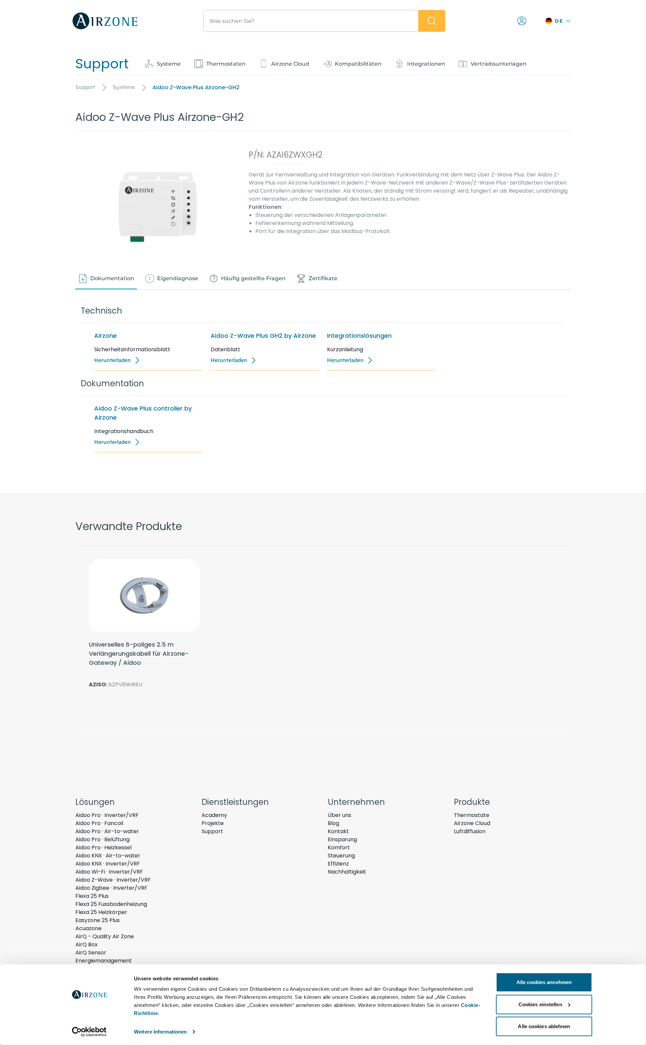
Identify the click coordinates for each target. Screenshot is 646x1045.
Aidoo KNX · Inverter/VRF (107, 864)
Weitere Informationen (160, 1032)
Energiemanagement (103, 961)
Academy (214, 815)
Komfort (339, 847)
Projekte (213, 823)
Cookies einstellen (540, 1004)
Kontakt (338, 831)
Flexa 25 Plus (92, 896)
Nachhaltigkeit (347, 872)
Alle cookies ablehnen (544, 1026)
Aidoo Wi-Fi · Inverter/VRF (109, 872)
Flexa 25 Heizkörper (101, 912)
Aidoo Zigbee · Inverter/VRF (111, 888)
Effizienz (338, 864)
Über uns (339, 815)
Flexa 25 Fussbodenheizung (111, 904)
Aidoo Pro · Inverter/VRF (107, 815)
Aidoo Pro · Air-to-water (107, 831)
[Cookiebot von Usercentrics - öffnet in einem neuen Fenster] (89, 1032)
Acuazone (88, 928)
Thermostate (471, 815)
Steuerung (341, 855)
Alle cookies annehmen (544, 982)
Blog (333, 823)
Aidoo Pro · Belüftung (102, 839)
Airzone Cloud (472, 823)
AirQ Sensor (90, 952)
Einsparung (342, 839)
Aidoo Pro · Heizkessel (103, 847)
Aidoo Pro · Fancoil (99, 823)
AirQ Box (86, 944)
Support (212, 831)
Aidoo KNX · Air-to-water (107, 855)
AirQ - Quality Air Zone (104, 936)
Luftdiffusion (470, 831)
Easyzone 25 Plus (97, 920)
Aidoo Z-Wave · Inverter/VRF (113, 880)
